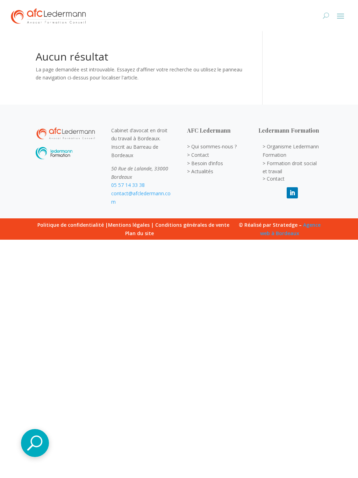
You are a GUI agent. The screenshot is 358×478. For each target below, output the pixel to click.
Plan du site (139, 233)
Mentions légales (129, 225)
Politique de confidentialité (70, 225)
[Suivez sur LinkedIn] (292, 192)
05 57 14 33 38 (128, 185)
